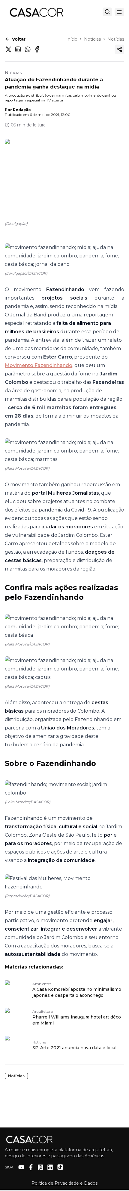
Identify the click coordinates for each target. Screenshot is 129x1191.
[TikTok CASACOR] (60, 1167)
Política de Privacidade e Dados (65, 1183)
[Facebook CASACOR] (31, 1167)
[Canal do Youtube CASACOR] (21, 1167)
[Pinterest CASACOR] (41, 1167)
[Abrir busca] (107, 12)
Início (71, 39)
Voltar (19, 39)
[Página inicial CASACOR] (36, 12)
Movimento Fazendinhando (38, 365)
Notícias (92, 39)
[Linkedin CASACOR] (50, 1167)
